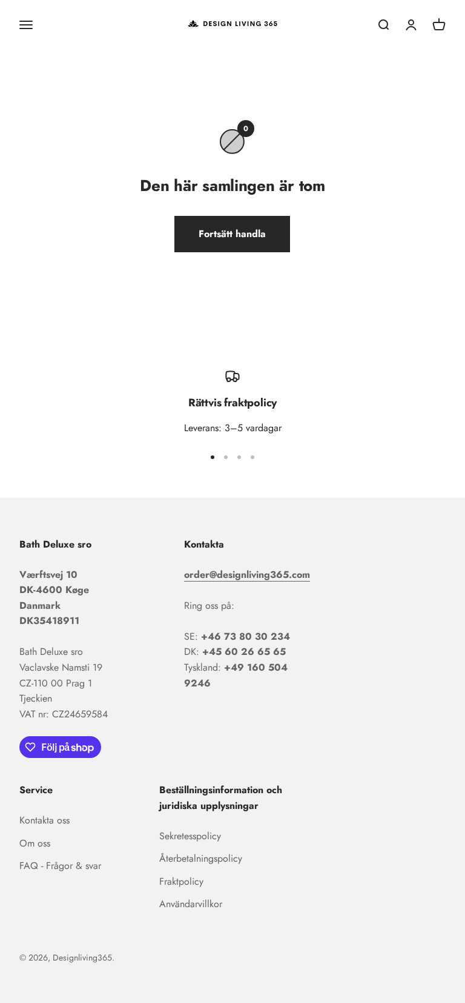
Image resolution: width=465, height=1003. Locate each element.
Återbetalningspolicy (200, 858)
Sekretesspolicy (190, 836)
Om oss (34, 843)
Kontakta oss (44, 820)
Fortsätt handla (232, 234)
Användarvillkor (190, 904)
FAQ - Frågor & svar (60, 866)
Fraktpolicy (181, 881)
